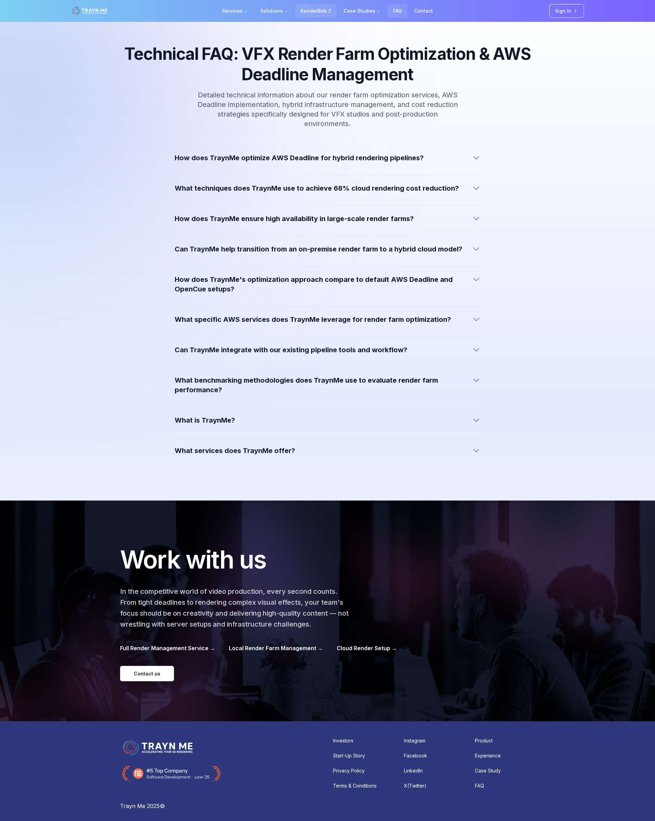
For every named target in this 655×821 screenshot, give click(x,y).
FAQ (397, 11)
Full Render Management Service (167, 648)
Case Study (488, 771)
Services (232, 11)
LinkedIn (413, 771)
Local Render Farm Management (276, 648)
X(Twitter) (415, 786)
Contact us (147, 673)
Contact (423, 11)
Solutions (271, 11)
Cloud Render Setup (367, 648)
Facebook (415, 755)
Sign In (563, 11)
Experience (488, 755)
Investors (343, 740)
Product (484, 740)
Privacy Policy (349, 771)
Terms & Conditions (355, 786)
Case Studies (359, 11)
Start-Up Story (349, 755)
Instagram (414, 740)
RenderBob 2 (316, 11)
